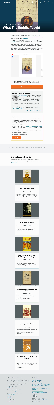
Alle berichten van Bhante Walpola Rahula (33, 110)
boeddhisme (13, 41)
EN (33, 395)
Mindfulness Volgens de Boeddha (39, 387)
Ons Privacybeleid (10, 401)
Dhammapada (25, 38)
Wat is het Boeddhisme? (37, 380)
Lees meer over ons (11, 394)
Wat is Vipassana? (36, 381)
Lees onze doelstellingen (12, 391)
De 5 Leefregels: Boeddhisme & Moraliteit (40, 385)
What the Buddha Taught (17, 108)
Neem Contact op (10, 387)
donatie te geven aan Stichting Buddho (34, 126)
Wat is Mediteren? (36, 379)
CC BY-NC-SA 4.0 (43, 399)
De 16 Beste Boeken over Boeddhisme (39, 392)
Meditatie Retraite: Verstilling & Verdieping (41, 384)
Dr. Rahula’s (27, 43)
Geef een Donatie (10, 397)
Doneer (16, 137)
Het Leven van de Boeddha (37, 390)
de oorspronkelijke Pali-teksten (36, 37)
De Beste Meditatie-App (37, 383)
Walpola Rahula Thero (22, 95)
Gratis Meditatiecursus (27, 86)
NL (35, 395)
